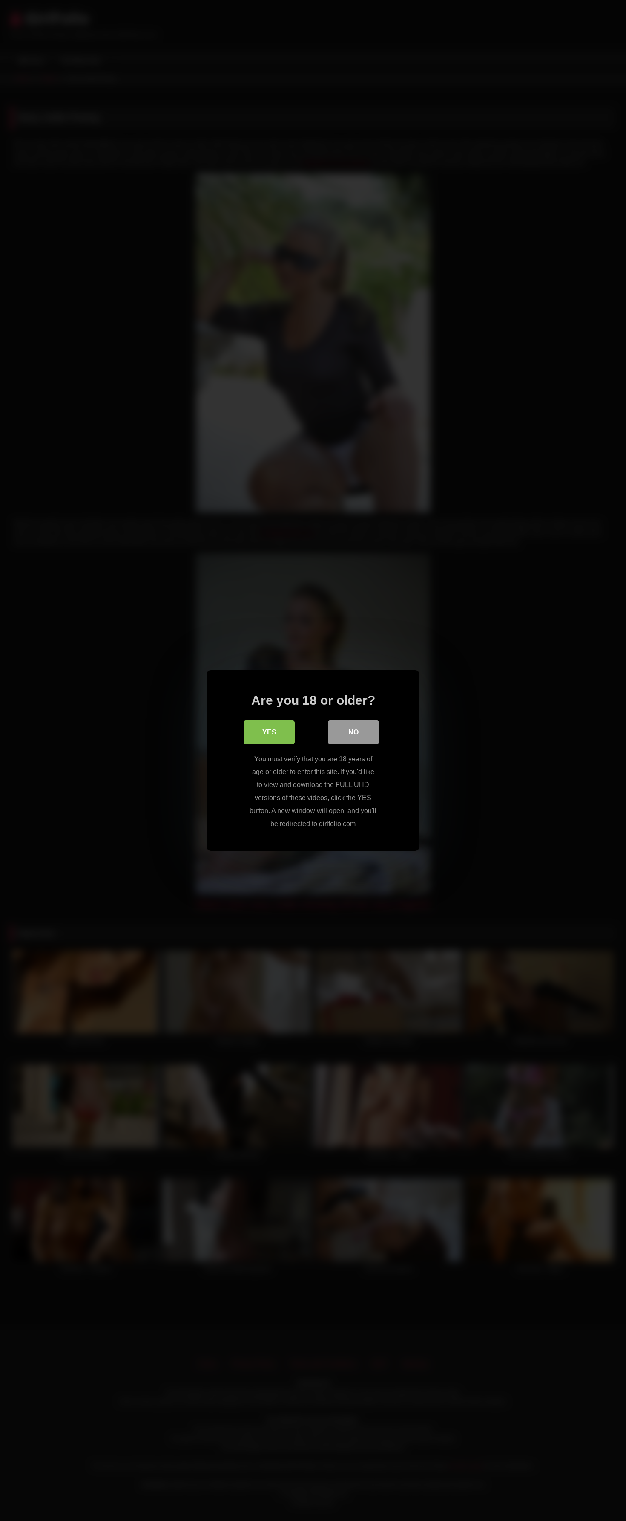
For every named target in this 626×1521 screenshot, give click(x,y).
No (353, 732)
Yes (269, 732)
